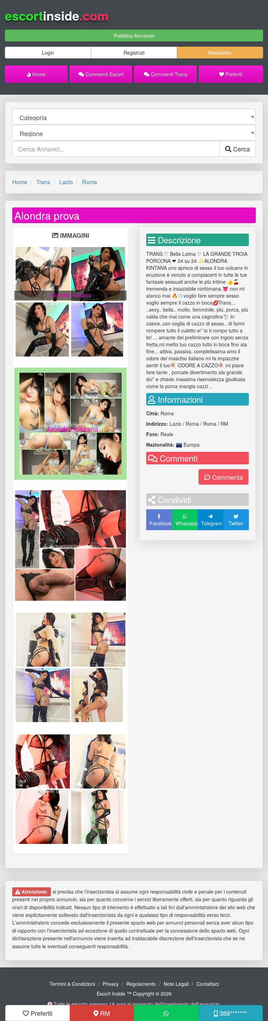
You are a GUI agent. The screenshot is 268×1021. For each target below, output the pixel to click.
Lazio (66, 182)
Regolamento (141, 983)
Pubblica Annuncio (134, 35)
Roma (89, 182)
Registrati (134, 52)
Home (38, 74)
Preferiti (233, 74)
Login (48, 52)
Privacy (111, 983)
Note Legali (176, 983)
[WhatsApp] (166, 1013)
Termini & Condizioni (72, 983)
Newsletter (220, 52)
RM (104, 1013)
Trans (43, 182)
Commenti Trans (168, 74)
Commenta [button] (226, 476)
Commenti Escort (104, 74)
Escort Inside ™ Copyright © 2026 (134, 993)
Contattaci (207, 983)
